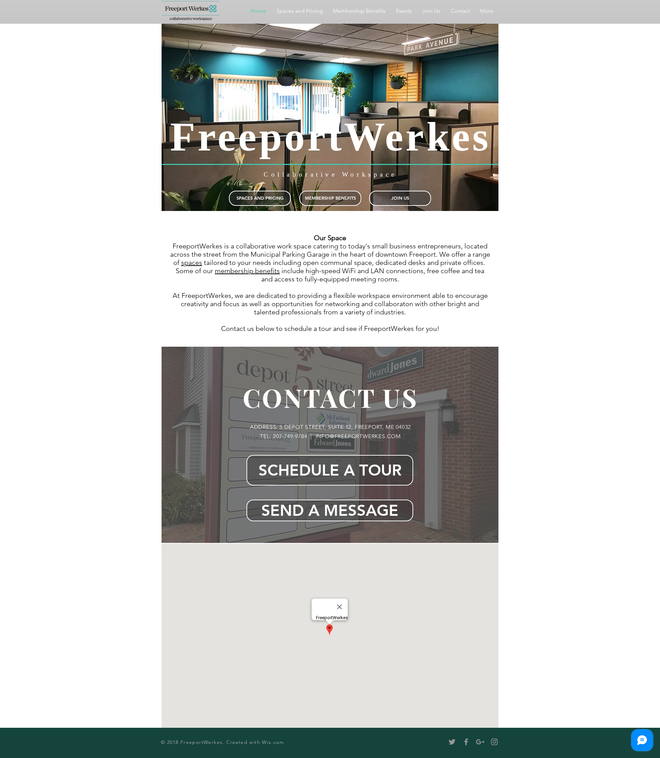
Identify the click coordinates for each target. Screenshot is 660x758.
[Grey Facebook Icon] (466, 741)
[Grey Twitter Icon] (452, 741)
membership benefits (247, 271)
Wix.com (273, 742)
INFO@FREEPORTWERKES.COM (358, 436)
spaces (191, 262)
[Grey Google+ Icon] (480, 741)
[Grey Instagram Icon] (494, 741)
